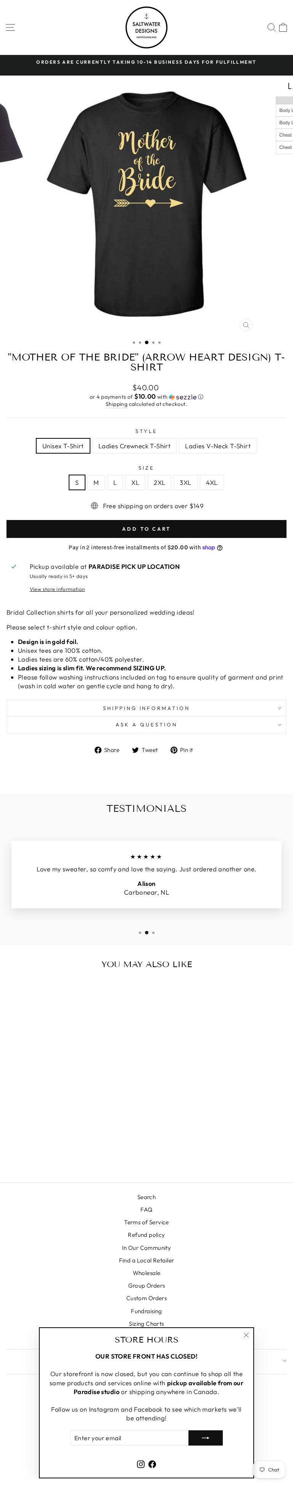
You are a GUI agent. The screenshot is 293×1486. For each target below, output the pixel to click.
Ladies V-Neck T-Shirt (218, 446)
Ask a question (146, 724)
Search (146, 1197)
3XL (185, 482)
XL (135, 482)
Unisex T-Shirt (63, 446)
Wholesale (147, 1273)
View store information (57, 589)
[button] (146, 397)
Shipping (116, 404)
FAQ (146, 1209)
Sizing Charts (146, 1323)
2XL (159, 482)
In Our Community (146, 1247)
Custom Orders (146, 1298)
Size (146, 468)
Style (146, 431)
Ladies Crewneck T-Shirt (134, 446)
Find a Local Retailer (146, 1260)
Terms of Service (146, 1222)
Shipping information (146, 708)
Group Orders (146, 1285)
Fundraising (146, 1311)
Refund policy (146, 1234)
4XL (212, 482)
